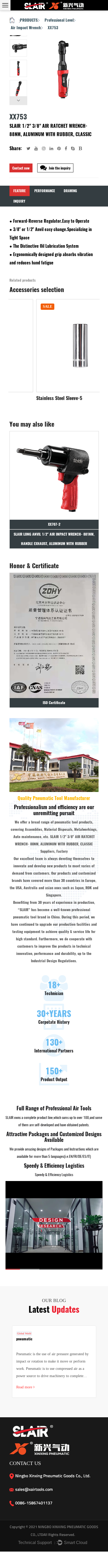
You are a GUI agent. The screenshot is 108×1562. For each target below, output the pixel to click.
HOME (12, 20)
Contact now (21, 168)
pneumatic (24, 1338)
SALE (21, 306)
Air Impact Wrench (26, 27)
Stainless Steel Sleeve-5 (33, 398)
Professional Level (59, 20)
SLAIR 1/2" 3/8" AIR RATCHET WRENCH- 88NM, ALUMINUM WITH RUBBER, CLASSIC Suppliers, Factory (55, 844)
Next (18, 100)
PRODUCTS (29, 20)
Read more (24, 1387)
